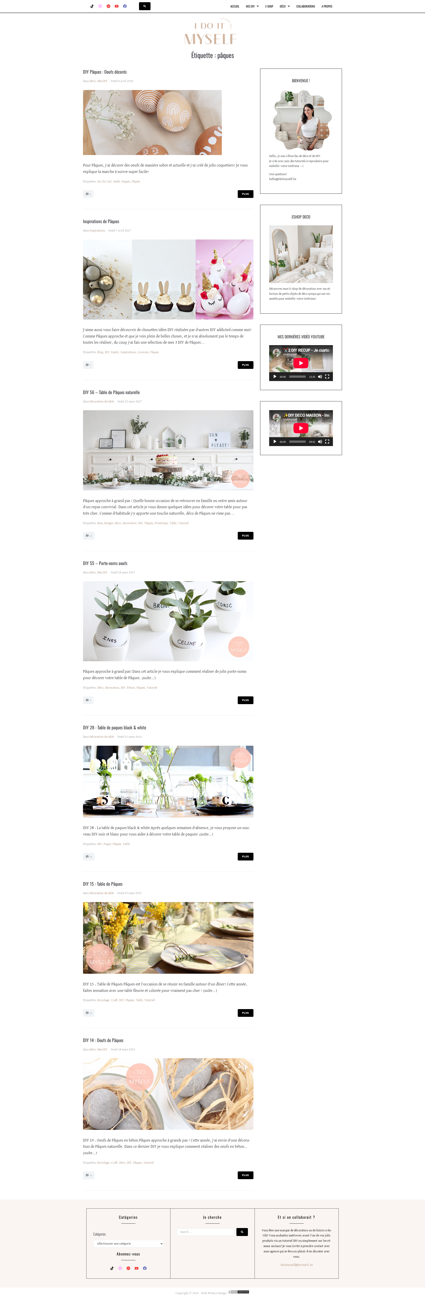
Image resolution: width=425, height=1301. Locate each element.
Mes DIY (102, 81)
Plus (245, 194)
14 (90, 1175)
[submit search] (242, 1232)
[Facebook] (124, 6)
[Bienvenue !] (301, 119)
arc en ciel (104, 181)
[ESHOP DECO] (301, 254)
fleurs (131, 687)
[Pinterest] (108, 6)
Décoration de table (102, 401)
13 (90, 1013)
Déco (93, 81)
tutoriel (183, 523)
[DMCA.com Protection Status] (238, 1293)
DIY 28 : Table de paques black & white (114, 727)
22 (90, 536)
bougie (108, 523)
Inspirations (97, 230)
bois (100, 523)
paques (126, 181)
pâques (136, 181)
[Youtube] (116, 6)
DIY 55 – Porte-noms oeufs (105, 563)
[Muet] (320, 376)
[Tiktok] (92, 6)
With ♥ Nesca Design (214, 1293)
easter (115, 352)
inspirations (128, 352)
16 (90, 857)
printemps (161, 523)
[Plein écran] (327, 376)
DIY (107, 352)
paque (107, 844)
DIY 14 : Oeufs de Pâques (103, 1040)
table (173, 523)
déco (118, 523)
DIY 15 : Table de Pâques (102, 883)
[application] (301, 363)
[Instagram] (100, 6)
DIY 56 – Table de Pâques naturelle (111, 392)
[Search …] (145, 6)
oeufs (116, 181)
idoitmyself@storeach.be (296, 1265)
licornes (143, 352)
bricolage (103, 1000)
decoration (130, 523)
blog (100, 352)
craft (114, 1000)
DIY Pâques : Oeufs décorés (105, 71)
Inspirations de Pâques (101, 221)
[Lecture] (275, 376)
